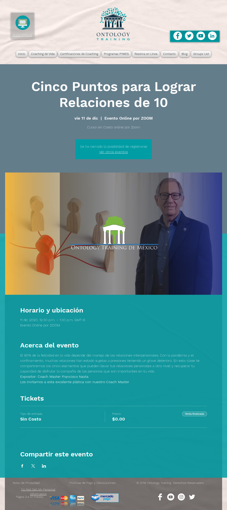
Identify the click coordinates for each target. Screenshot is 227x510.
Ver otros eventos (113, 152)
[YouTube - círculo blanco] (200, 35)
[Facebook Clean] (160, 496)
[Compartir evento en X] (33, 466)
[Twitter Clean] (192, 496)
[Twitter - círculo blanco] (189, 35)
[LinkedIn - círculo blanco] (212, 35)
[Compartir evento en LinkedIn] (44, 466)
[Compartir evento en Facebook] (22, 466)
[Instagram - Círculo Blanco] (181, 496)
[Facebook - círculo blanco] (177, 35)
